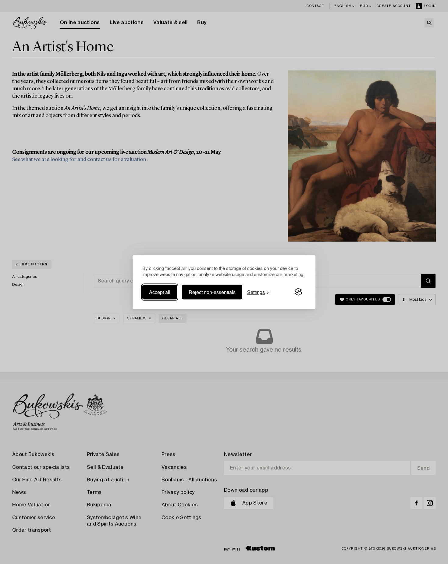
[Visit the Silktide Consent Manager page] (298, 292)
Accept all (159, 291)
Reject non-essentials (212, 291)
